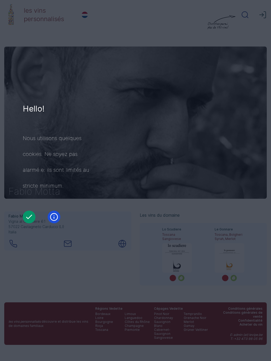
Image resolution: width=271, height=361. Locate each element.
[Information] (54, 217)
